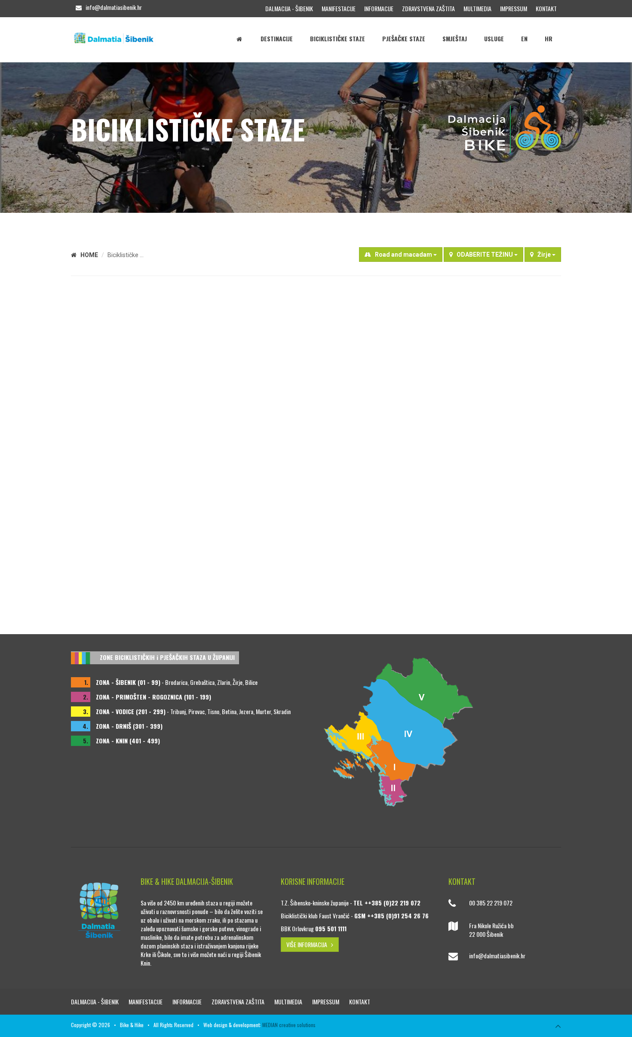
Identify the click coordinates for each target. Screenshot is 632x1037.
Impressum (513, 8)
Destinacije (277, 38)
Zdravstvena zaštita (428, 8)
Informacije (378, 8)
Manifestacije (339, 8)
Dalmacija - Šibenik (289, 8)
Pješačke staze (403, 38)
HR (548, 38)
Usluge (494, 38)
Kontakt (546, 8)
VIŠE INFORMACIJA (308, 944)
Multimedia (477, 8)
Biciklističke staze (337, 38)
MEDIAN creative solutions (289, 1024)
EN (524, 38)
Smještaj (454, 38)
